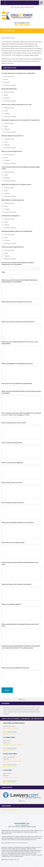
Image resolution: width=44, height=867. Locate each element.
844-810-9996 (22, 24)
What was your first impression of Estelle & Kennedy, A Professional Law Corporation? (20, 281)
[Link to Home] (22, 15)
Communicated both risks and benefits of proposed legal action (21, 168)
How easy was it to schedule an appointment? (17, 383)
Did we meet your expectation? (12, 442)
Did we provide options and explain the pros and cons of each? (20, 625)
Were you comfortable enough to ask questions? (18, 522)
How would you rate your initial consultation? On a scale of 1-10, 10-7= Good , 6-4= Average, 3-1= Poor (21, 414)
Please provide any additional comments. (15, 668)
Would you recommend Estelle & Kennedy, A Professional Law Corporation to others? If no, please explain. (21, 647)
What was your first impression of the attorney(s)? (18, 322)
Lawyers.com (14, 842)
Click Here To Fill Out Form (11, 810)
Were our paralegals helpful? (11, 604)
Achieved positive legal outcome (13, 247)
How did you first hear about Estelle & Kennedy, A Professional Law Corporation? (18, 263)
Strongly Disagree (10, 85)
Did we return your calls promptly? (13, 542)
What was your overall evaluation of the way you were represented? (20, 342)
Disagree (7, 82)
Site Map (33, 839)
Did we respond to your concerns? (13, 502)
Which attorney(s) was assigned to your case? (17, 302)
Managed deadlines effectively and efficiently (17, 231)
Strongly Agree (9, 76)
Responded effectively (10, 89)
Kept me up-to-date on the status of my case (17, 104)
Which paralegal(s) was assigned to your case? (17, 363)
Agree (6, 79)
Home (3, 31)
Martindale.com (24, 842)
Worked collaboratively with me (13, 136)
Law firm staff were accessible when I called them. (19, 73)
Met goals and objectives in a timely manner (17, 184)
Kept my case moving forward (12, 151)
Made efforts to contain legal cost (13, 200)
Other (3, 272)
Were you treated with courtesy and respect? (17, 584)
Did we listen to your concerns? (12, 482)
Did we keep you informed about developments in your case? (20, 563)
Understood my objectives (11, 215)
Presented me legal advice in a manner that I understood (21, 120)
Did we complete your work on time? (14, 423)
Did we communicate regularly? (12, 462)
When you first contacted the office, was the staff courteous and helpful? (21, 392)
